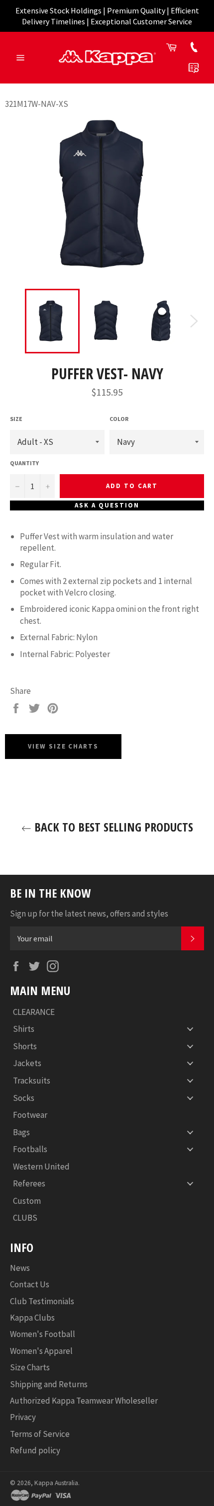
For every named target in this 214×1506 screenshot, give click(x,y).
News (20, 1267)
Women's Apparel (41, 1350)
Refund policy (35, 1450)
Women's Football (42, 1334)
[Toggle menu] (190, 1029)
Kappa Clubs (32, 1317)
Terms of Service (40, 1433)
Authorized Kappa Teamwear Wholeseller (84, 1400)
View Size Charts (63, 746)
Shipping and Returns (49, 1384)
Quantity (24, 463)
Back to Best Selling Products (112, 827)
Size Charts (30, 1367)
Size (16, 418)
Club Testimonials (42, 1301)
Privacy (23, 1417)
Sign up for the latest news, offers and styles (89, 913)
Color (118, 418)
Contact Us (29, 1284)
